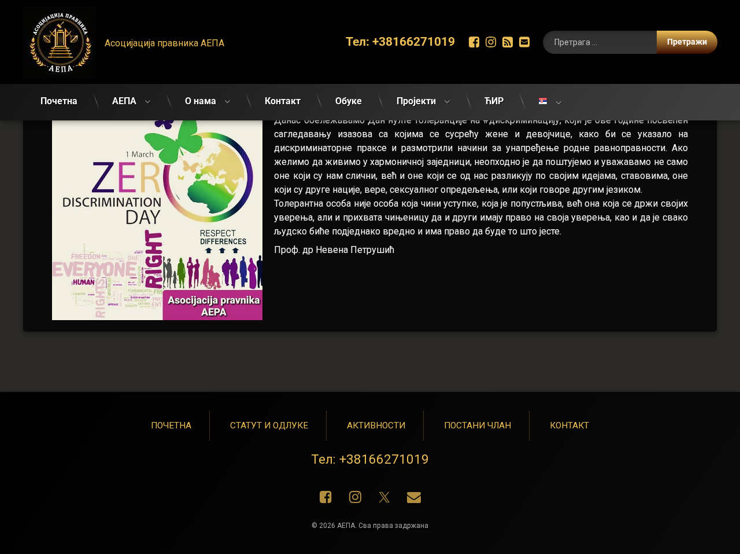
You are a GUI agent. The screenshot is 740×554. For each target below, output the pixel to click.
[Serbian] (550, 102)
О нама (200, 101)
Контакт (283, 101)
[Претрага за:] (630, 42)
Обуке (348, 101)
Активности (376, 425)
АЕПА (124, 101)
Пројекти (416, 101)
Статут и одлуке (269, 425)
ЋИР (494, 101)
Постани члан (477, 425)
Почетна (58, 101)
